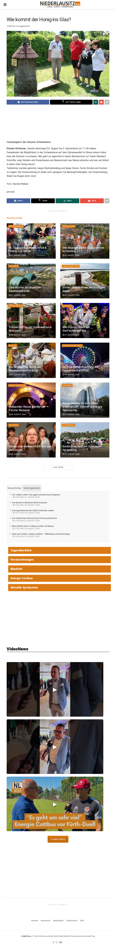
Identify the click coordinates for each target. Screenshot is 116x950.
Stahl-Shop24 (64, 936)
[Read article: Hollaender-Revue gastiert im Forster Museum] (31, 400)
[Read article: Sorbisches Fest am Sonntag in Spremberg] (84, 439)
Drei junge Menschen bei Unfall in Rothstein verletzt (33, 510)
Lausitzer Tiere (71, 266)
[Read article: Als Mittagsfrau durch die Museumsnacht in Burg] (31, 360)
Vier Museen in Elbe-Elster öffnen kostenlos (29, 503)
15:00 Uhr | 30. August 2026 (27, 505)
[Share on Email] (101, 102)
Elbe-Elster (69, 226)
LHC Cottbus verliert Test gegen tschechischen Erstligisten (36, 495)
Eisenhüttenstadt (72, 346)
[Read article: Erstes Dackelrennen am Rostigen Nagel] (84, 280)
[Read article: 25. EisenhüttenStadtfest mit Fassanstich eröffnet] (84, 360)
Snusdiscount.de (78, 936)
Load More (58, 467)
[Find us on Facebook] (53, 942)
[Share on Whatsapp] (95, 102)
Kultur (66, 306)
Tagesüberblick (21, 550)
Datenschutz (71, 920)
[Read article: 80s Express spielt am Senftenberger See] (84, 320)
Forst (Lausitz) (17, 385)
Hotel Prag (90, 936)
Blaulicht (16, 569)
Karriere (34, 920)
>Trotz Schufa (38, 936)
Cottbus (13, 266)
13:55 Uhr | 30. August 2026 (27, 521)
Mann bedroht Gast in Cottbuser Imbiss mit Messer (33, 526)
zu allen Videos (58, 839)
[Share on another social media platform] (107, 102)
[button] (55, 689)
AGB (82, 920)
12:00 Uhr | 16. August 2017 (18, 26)
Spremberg (68, 425)
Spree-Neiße (16, 306)
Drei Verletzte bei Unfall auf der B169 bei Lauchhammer (34, 518)
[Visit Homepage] (60, 5)
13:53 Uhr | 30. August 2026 (27, 529)
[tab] (15, 488)
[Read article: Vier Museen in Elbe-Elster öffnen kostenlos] (84, 241)
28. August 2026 (18, 414)
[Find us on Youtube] (60, 942)
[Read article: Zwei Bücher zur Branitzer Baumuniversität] (31, 280)
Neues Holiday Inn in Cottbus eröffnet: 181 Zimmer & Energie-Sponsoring (83, 407)
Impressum (45, 920)
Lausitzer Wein (51, 936)
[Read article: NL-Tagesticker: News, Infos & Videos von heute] (31, 241)
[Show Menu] (5, 4)
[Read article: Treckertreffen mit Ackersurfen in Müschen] (31, 320)
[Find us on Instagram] (57, 942)
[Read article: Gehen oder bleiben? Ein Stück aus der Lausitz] (31, 439)
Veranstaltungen (22, 559)
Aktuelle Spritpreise (24, 587)
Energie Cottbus (21, 578)
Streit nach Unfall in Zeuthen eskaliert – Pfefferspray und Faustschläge (41, 534)
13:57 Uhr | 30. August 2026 (27, 513)
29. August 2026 (71, 335)
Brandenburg (16, 226)
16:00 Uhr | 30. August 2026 (27, 497)
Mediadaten (58, 920)
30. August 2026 (18, 255)
